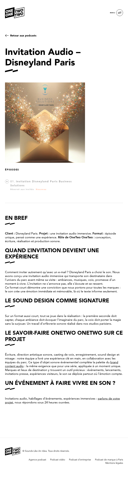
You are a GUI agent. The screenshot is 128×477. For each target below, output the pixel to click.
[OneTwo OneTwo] (14, 12)
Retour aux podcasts (23, 35)
